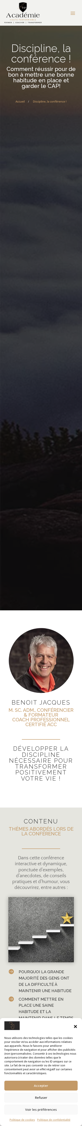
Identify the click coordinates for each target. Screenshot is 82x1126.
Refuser (41, 1097)
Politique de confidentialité (53, 1120)
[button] (75, 1026)
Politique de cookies (22, 1120)
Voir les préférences (41, 1109)
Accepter (41, 1085)
